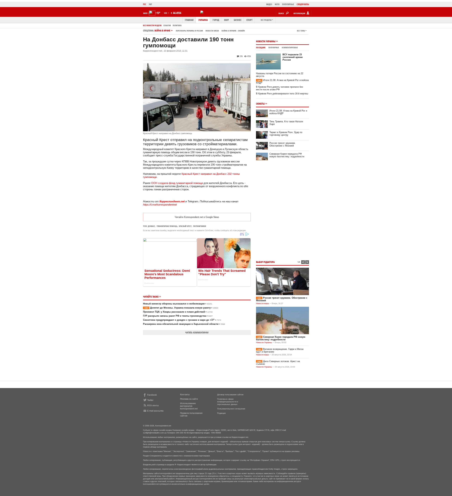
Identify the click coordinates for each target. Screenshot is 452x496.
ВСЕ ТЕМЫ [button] (301, 30)
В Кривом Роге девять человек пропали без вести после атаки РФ (279, 88)
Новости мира (262, 303)
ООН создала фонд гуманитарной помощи (177, 182)
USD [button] (166, 13)
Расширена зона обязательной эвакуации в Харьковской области (184, 324)
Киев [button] (145, 13)
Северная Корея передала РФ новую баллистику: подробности (286, 155)
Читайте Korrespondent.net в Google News (197, 217)
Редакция (221, 413)
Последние (261, 47)
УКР (150, 4)
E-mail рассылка (155, 411)
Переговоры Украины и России (189, 30)
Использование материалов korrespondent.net (189, 406)
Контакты (185, 394)
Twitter (150, 400)
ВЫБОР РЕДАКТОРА (265, 262)
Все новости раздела (152, 25)
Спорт (249, 20)
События (167, 25)
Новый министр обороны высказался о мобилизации (177, 303)
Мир (226, 20)
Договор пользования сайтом (230, 395)
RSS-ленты (153, 405)
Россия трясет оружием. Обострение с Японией (282, 144)
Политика (177, 25)
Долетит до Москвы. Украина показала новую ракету (181, 307)
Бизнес (237, 20)
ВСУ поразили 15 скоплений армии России (292, 57)
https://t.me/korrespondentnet (160, 204)
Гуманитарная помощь (167, 226)
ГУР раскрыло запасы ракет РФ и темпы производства (178, 316)
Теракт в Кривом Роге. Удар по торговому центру (285, 133)
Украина (203, 20)
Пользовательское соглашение (231, 409)
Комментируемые (290, 47)
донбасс (151, 226)
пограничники (199, 226)
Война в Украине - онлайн (233, 30)
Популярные (273, 47)
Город (216, 20)
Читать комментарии (197, 332)
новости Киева (212, 30)
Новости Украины (265, 41)
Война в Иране (199, 30)
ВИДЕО (269, 4)
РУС (144, 4)
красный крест (185, 226)
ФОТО (277, 4)
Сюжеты (260, 103)
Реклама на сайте (189, 399)
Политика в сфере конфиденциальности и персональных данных (227, 401)
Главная (189, 20)
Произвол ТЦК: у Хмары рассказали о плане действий (178, 311)
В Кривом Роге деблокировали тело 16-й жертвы (282, 93)
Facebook (152, 395)
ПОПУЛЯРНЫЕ (288, 4)
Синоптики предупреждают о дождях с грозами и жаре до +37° (182, 320)
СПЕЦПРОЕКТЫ (303, 4)
